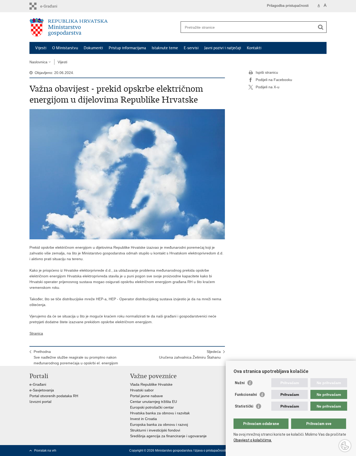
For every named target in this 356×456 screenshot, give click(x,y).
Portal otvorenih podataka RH (53, 396)
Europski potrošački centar (152, 407)
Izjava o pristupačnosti (210, 450)
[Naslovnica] (103, 27)
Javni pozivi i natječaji (222, 48)
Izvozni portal (40, 401)
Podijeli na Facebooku (274, 80)
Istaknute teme (165, 48)
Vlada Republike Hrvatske (151, 384)
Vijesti (40, 48)
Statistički (244, 406)
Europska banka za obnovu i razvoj (159, 424)
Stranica (36, 333)
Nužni (240, 383)
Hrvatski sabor (142, 390)
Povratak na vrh (45, 450)
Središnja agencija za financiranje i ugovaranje (168, 436)
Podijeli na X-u (267, 87)
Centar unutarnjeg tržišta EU (153, 401)
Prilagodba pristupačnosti (288, 5)
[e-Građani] (51, 6)
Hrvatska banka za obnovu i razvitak (160, 413)
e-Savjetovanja (41, 390)
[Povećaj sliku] (127, 174)
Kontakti (254, 48)
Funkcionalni (246, 394)
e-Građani (37, 384)
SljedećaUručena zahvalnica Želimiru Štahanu (190, 354)
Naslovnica (38, 62)
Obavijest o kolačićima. (253, 440)
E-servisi (191, 48)
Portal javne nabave (146, 396)
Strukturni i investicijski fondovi (155, 430)
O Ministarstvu (65, 48)
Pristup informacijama (127, 48)
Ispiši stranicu (267, 72)
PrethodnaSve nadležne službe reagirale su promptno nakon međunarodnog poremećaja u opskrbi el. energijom (76, 357)
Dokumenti (93, 48)
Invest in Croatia (143, 419)
